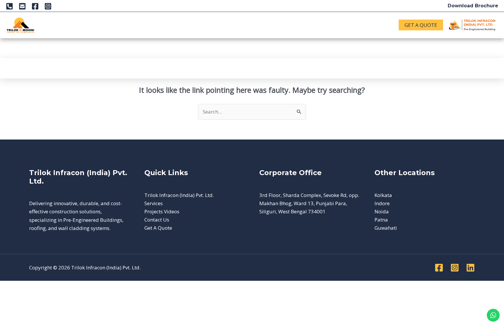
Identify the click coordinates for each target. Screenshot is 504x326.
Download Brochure (473, 5)
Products (119, 25)
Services (90, 25)
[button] (68, 25)
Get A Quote (158, 227)
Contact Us (268, 25)
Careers (237, 25)
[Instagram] (48, 6)
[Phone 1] (9, 6)
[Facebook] (35, 6)
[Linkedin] (470, 267)
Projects (155, 25)
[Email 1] (22, 6)
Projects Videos (161, 211)
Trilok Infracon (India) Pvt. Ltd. (179, 195)
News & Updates (199, 25)
